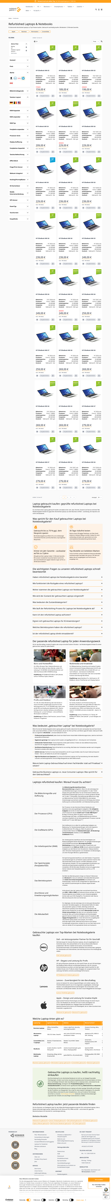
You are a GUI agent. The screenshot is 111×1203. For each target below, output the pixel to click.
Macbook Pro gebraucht (79, 1012)
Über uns (37, 1157)
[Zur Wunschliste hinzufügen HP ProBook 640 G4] (37, 151)
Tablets (70, 6)
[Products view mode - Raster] (35, 41)
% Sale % (36, 10)
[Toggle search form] (96, 9)
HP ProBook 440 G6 (42, 182)
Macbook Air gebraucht (64, 1012)
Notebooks (29, 6)
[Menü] (108, 1188)
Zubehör (79, 6)
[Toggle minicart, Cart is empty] (101, 9)
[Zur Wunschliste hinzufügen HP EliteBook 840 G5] (37, 96)
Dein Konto (37, 1168)
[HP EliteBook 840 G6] (45, 225)
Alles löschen (14, 53)
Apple (13, 31)
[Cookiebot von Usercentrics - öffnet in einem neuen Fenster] (9, 1200)
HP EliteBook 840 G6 (42, 238)
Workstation (34, 31)
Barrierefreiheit (61, 1161)
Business (24, 31)
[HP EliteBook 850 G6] (91, 113)
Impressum (60, 1156)
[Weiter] (74, 497)
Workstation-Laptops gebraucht (60, 1063)
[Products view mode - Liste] (37, 41)
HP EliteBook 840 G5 (42, 70)
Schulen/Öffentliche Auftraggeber (44, 1142)
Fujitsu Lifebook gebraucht (41, 1123)
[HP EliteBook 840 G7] (45, 337)
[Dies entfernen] (26, 47)
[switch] (43, 1200)
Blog (35, 1149)
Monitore (47, 6)
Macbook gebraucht (93, 1063)
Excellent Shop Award (40, 1159)
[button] (19, 37)
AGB (58, 1154)
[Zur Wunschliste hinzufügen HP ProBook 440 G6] (37, 207)
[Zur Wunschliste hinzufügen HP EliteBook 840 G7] (37, 375)
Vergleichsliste (44, 96)
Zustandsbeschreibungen (41, 1137)
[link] (61, 497)
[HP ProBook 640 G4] (45, 113)
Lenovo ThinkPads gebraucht (65, 993)
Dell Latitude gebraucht (64, 955)
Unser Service (38, 1171)
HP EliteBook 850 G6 (88, 126)
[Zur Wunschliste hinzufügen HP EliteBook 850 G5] (83, 96)
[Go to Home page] (15, 9)
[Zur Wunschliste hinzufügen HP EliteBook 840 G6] (37, 263)
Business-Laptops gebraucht (41, 1063)
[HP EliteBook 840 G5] (45, 57)
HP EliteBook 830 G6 (88, 182)
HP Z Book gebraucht (79, 1123)
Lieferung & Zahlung (40, 1173)
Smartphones (58, 6)
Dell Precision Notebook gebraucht (61, 1123)
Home (10, 18)
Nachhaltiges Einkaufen (68, 1094)
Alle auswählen (99, 1179)
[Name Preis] (96, 41)
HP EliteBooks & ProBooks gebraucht (68, 975)
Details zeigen (80, 1200)
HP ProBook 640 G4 (42, 126)
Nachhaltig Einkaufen (40, 1139)
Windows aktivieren (40, 1146)
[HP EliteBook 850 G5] (91, 57)
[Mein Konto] (99, 9)
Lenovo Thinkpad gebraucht (57, 1120)
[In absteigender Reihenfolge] (102, 41)
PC (38, 6)
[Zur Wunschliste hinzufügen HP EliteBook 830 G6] (83, 207)
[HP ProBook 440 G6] (45, 169)
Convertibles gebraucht (78, 1063)
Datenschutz (61, 1151)
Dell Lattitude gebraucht (74, 1120)
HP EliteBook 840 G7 (42, 350)
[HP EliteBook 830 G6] (91, 169)
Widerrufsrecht (61, 1143)
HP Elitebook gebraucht (90, 1120)
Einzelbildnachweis (62, 1158)
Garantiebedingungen (63, 1163)
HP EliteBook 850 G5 (88, 70)
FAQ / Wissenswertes (40, 1135)
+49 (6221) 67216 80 (87, 1146)
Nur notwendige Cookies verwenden (98, 1185)
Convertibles (45, 31)
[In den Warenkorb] (53, 96)
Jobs (35, 1161)
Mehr (27, 10)
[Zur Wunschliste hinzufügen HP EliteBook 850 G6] (83, 151)
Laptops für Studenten (41, 1144)
